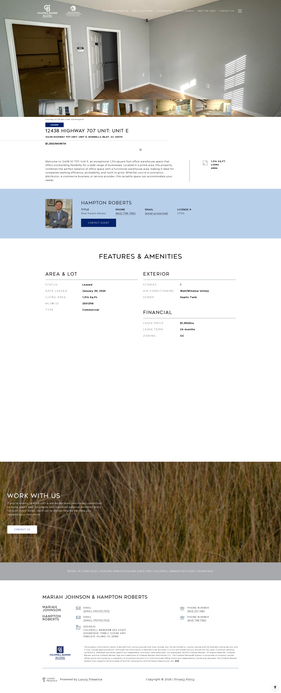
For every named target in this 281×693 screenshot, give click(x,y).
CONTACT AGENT (98, 223)
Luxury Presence (90, 679)
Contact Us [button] (22, 529)
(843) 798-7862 (126, 213)
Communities (165, 11)
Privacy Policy (184, 679)
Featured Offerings (115, 11)
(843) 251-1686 (196, 611)
